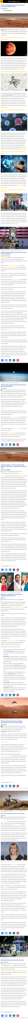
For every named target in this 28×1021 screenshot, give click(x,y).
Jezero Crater (13, 864)
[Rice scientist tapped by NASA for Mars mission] (14, 800)
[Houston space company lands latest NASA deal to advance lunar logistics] (14, 372)
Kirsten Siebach (17, 825)
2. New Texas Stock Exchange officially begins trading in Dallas (13, 71)
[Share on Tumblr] (14, 360)
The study (2, 475)
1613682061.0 (6, 741)
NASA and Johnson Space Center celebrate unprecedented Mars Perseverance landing (11, 721)
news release (3, 408)
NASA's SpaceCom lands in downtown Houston (12, 960)
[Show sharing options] (26, 55)
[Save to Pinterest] (17, 360)
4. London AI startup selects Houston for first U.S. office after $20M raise (13, 152)
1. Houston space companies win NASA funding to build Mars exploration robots (13, 38)
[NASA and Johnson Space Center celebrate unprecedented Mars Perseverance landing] (14, 708)
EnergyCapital (13, 566)
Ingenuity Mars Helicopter (5, 755)
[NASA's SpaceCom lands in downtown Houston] (14, 946)
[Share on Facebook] (2, 360)
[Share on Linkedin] (10, 360)
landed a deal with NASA (17, 428)
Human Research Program (11, 640)
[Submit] (26, 1)
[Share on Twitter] (6, 360)
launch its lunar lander (15, 417)
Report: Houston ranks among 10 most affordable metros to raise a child (13, 190)
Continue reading (4, 187)
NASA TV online (3, 776)
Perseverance (3, 821)
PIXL (20, 910)
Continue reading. (21, 68)
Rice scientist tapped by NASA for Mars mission (12, 813)
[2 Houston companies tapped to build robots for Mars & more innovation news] (14, 20)
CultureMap (13, 782)
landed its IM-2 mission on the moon (13, 265)
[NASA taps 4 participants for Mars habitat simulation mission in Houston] (14, 582)
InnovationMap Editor (7, 10)
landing (11, 965)
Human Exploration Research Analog (17, 607)
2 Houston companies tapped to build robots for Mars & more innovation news (13, 5)
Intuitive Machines (11, 432)
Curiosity (5, 887)
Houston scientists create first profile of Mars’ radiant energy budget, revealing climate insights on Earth (14, 466)
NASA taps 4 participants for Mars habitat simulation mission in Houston (11, 595)
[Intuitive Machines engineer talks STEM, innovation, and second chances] (14, 238)
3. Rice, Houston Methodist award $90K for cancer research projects (13, 110)
